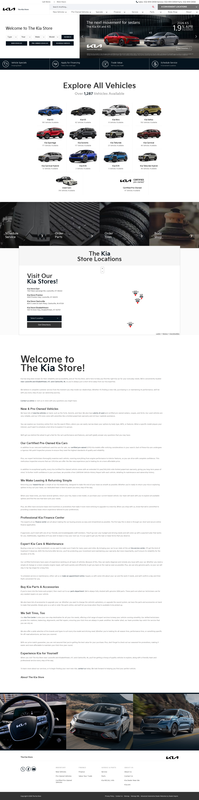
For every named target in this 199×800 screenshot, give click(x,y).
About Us (128, 772)
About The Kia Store (32, 677)
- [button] (102, 271)
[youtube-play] (33, 769)
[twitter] (23, 769)
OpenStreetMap (174, 334)
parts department (77, 591)
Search (67, 37)
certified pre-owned (78, 447)
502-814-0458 (150, 2)
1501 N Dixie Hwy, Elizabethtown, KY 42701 (44, 310)
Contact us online (27, 401)
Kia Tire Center (30, 617)
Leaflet (158, 334)
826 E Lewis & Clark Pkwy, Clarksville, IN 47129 (45, 304)
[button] (82, 36)
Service (135, 12)
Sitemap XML (135, 796)
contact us (82, 669)
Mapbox (165, 334)
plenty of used (98, 413)
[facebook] (28, 769)
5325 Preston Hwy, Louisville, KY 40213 (42, 297)
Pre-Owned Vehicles (80, 12)
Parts (152, 12)
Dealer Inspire (173, 796)
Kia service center (138, 548)
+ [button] (102, 268)
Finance (117, 12)
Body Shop (172, 12)
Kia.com (127, 785)
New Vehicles (58, 12)
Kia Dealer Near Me (132, 780)
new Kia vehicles (39, 413)
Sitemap (126, 796)
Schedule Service (63, 43)
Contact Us (128, 776)
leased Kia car (38, 485)
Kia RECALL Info (107, 780)
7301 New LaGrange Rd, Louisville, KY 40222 (44, 291)
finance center (41, 522)
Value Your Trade (85, 776)
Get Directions (44, 325)
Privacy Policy (109, 796)
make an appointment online (73, 576)
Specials (99, 12)
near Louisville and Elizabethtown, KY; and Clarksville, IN (43, 382)
